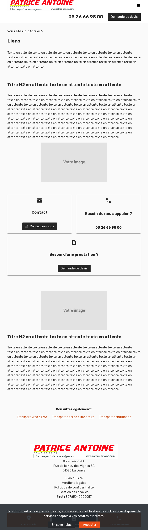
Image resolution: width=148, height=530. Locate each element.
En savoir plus (61, 525)
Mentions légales (74, 483)
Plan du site (74, 478)
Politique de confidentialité (74, 487)
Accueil (35, 31)
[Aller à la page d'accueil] (73, 451)
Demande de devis (124, 17)
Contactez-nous (39, 226)
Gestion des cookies (74, 492)
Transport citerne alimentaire (73, 417)
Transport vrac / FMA (32, 417)
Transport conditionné (115, 417)
